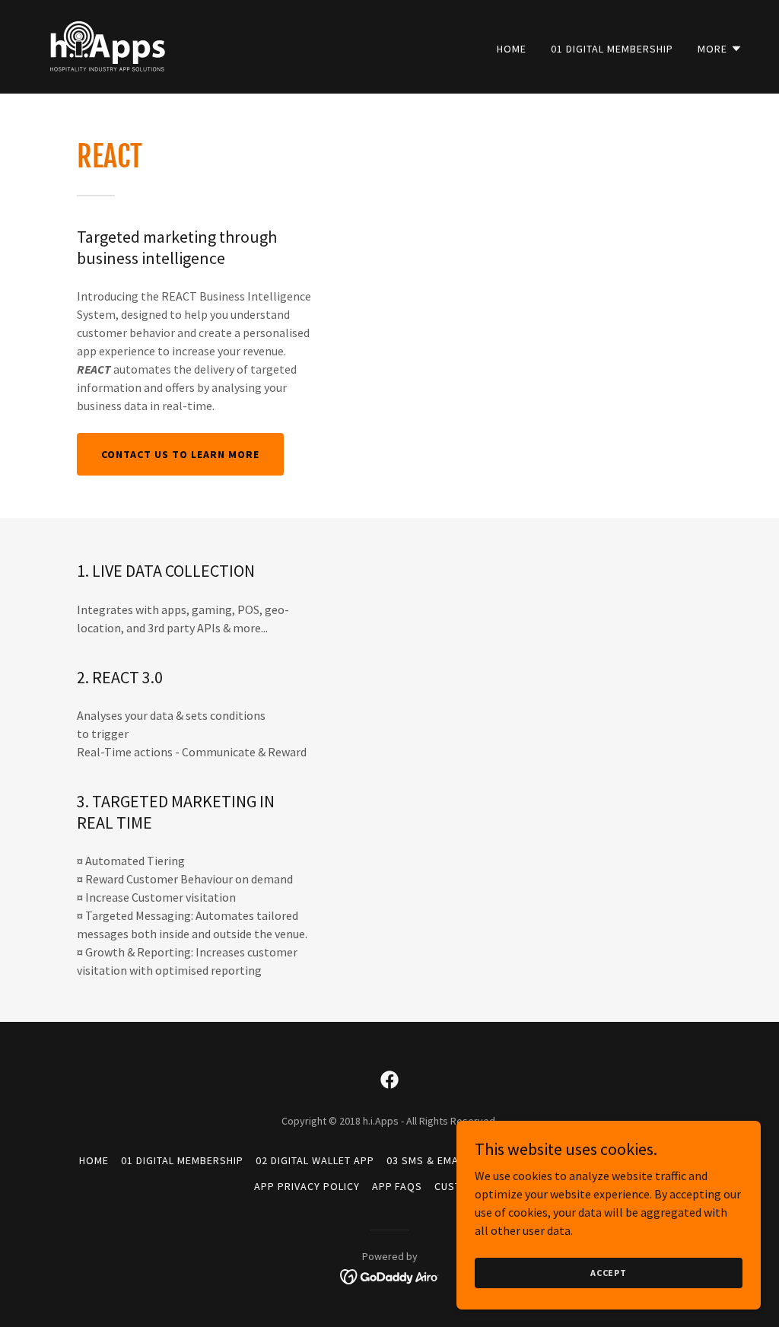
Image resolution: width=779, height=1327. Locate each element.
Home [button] (94, 1160)
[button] (720, 49)
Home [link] (511, 49)
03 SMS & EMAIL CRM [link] (439, 1160)
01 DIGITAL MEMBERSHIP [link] (612, 49)
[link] (106, 45)
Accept (608, 1272)
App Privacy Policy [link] (307, 1186)
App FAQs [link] (397, 1186)
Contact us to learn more (180, 454)
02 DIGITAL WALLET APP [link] (315, 1160)
